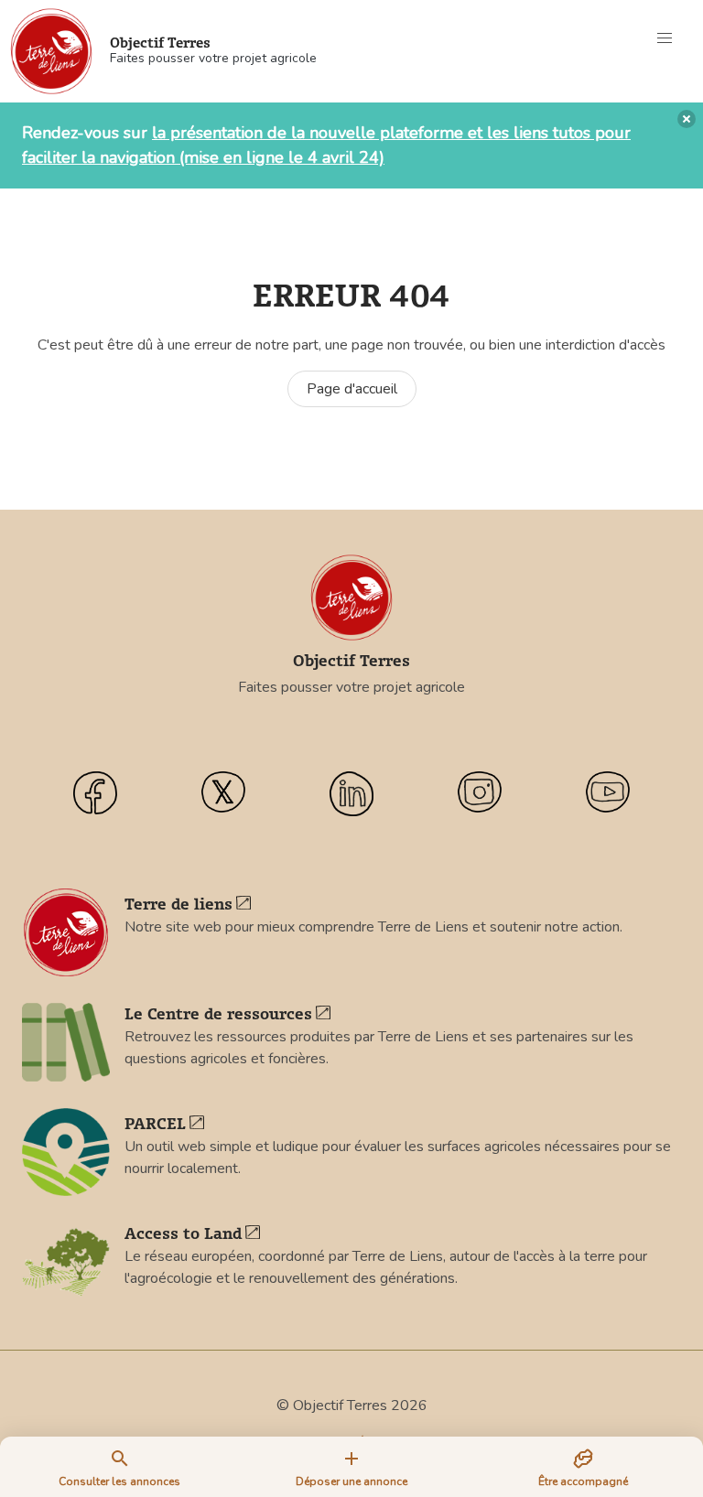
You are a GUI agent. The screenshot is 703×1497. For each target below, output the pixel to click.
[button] (664, 38)
